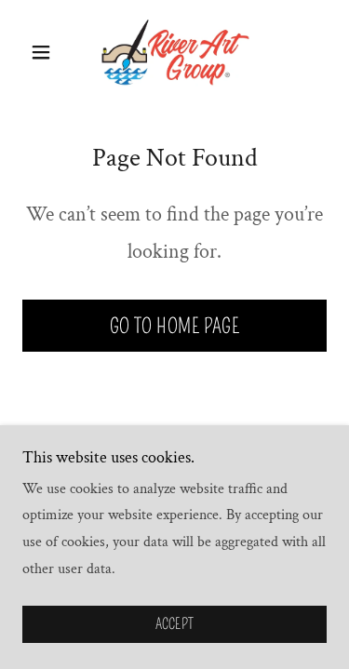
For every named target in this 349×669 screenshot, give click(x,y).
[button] (45, 52)
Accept (175, 625)
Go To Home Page (175, 326)
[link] (175, 52)
